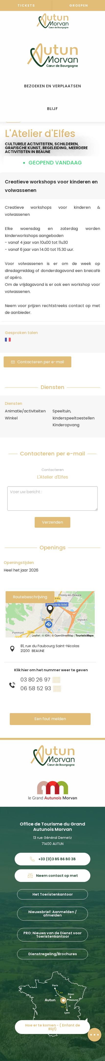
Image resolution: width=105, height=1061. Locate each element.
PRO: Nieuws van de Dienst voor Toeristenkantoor (52, 935)
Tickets (26, 5)
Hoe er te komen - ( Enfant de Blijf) (52, 1027)
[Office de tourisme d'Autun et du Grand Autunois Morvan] (52, 55)
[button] (52, 86)
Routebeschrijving (30, 597)
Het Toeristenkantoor (52, 894)
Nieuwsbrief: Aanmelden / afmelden (52, 913)
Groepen (78, 5)
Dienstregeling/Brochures (52, 954)
